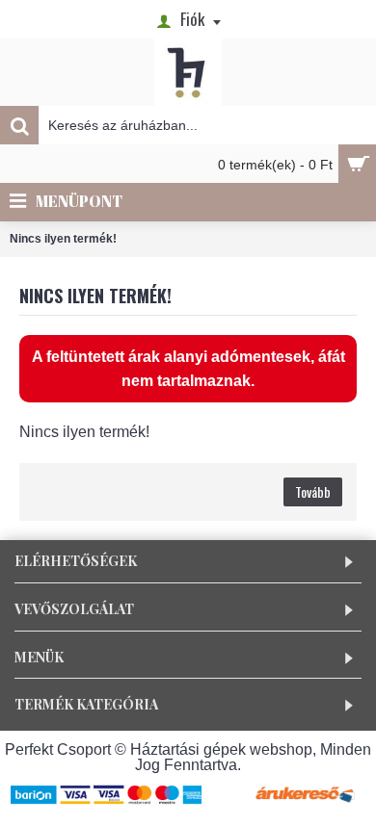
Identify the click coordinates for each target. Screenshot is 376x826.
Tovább (313, 491)
